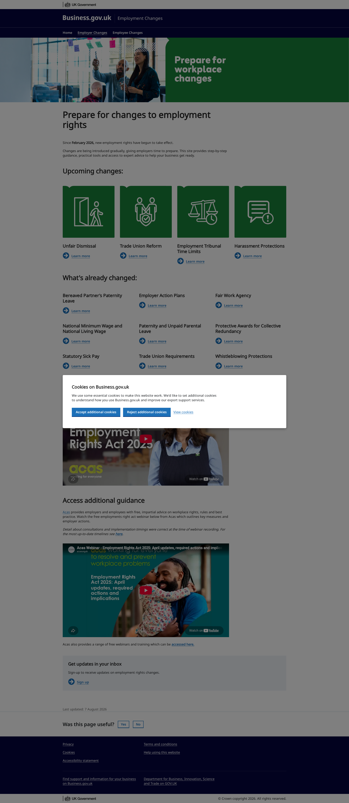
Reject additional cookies (147, 412)
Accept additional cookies (96, 412)
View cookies (183, 412)
